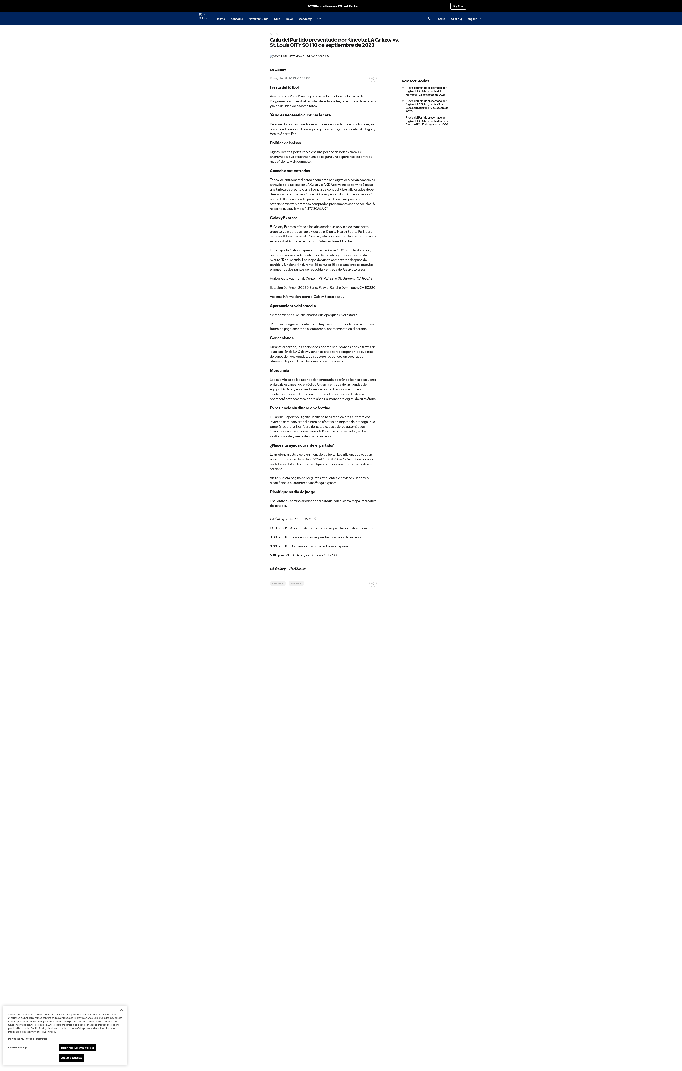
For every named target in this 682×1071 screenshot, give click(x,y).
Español (278, 583)
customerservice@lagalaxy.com (313, 483)
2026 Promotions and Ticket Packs (332, 6)
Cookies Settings (17, 1047)
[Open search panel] (430, 19)
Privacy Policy (48, 1031)
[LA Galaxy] (205, 19)
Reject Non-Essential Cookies (77, 1047)
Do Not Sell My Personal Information (28, 1038)
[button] (319, 18)
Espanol (296, 583)
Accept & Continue (71, 1057)
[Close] (121, 1010)
